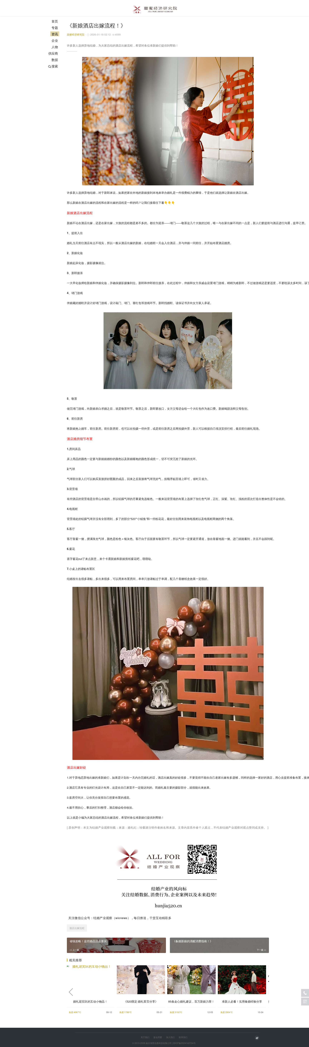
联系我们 (183, 1037)
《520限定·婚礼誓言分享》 (141, 1001)
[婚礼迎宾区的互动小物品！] (90, 979)
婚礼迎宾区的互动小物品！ (90, 1001)
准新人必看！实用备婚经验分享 (242, 1001)
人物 (55, 46)
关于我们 (145, 1037)
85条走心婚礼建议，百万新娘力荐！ (191, 1001)
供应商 (53, 53)
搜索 (55, 66)
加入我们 (170, 1037)
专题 (55, 27)
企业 (55, 40)
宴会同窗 (157, 1037)
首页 (55, 21)
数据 (55, 59)
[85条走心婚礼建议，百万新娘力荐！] (191, 979)
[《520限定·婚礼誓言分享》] (141, 979)
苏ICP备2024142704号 (184, 1043)
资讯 (55, 34)
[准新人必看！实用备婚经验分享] (242, 979)
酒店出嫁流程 (76, 928)
